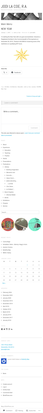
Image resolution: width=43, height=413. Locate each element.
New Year (4, 89)
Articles (7, 167)
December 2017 (8, 317)
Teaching (7, 153)
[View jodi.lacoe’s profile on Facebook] (2, 329)
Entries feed (6, 390)
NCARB (39, 87)
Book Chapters (9, 192)
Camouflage (6, 241)
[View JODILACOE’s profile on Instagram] (7, 329)
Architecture (13, 87)
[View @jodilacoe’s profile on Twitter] (4, 329)
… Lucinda (9, 183)
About (4, 144)
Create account (7, 384)
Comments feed (7, 392)
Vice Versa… (10, 186)
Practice (7, 156)
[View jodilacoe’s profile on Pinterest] (9, 329)
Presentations (7, 161)
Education (20, 87)
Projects (5, 203)
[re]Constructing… (11, 181)
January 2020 (7, 298)
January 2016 (7, 320)
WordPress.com (7, 395)
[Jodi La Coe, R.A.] (21, 17)
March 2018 (6, 312)
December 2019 (8, 301)
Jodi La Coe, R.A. (14, 6)
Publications (6, 164)
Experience (6, 147)
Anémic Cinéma (7, 247)
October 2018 (7, 309)
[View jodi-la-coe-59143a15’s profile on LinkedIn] (12, 329)
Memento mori (10, 172)
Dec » (4, 283)
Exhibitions (6, 200)
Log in (5, 387)
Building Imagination (12, 170)
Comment (34, 128)
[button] (8, 224)
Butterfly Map (7, 250)
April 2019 (6, 306)
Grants (5, 158)
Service (5, 206)
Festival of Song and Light (34, 96)
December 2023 (8, 295)
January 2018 (7, 315)
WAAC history (7, 253)
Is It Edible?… (10, 189)
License (34, 87)
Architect (7, 87)
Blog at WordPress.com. (7, 406)
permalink (32, 32)
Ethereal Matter (11, 195)
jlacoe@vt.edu (5, 349)
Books (6, 197)
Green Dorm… (10, 178)
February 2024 (7, 292)
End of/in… (9, 175)
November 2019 (8, 303)
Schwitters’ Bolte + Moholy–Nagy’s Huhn (15, 244)
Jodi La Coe (17, 32)
